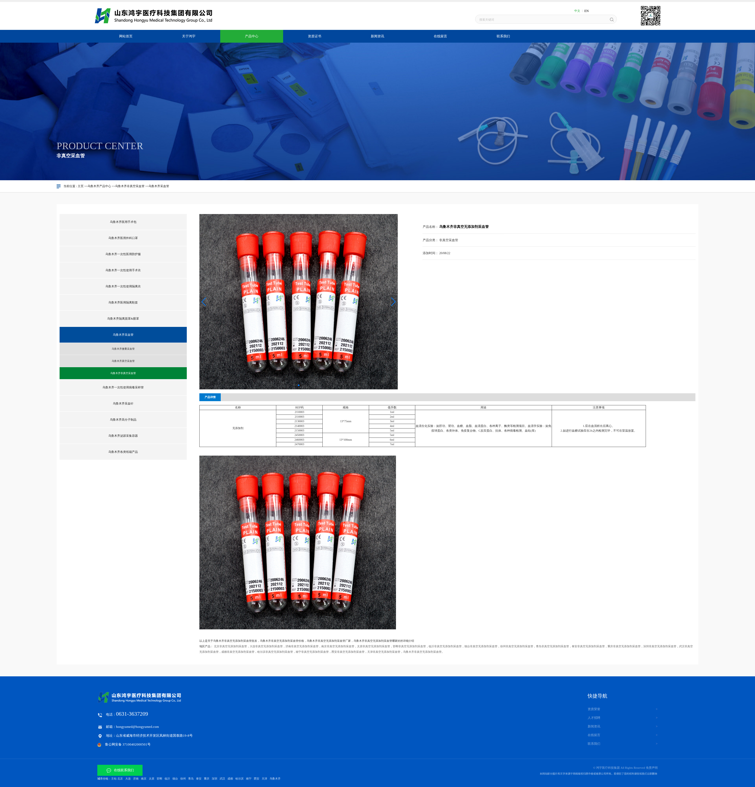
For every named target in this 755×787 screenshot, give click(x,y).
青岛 (191, 778)
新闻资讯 (594, 726)
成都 (230, 778)
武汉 (222, 778)
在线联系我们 (122, 770)
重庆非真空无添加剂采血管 (624, 646)
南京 (143, 778)
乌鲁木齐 (275, 778)
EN (586, 11)
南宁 (248, 778)
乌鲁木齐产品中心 (99, 186)
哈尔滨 (239, 778)
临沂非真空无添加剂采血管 (445, 646)
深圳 (214, 778)
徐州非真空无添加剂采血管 (516, 646)
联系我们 (594, 743)
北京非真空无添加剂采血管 (230, 646)
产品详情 (210, 397)
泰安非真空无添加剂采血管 (588, 646)
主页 (81, 186)
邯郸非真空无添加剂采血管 (409, 646)
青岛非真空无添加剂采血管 (552, 646)
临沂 (167, 778)
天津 (264, 778)
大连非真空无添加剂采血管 (266, 646)
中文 (577, 10)
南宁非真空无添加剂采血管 (312, 651)
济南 (136, 778)
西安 (256, 778)
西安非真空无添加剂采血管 (348, 651)
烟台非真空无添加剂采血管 (480, 646)
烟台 (175, 778)
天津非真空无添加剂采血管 (383, 651)
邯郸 (159, 778)
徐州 (183, 778)
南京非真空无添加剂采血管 (337, 646)
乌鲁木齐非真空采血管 (130, 186)
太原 (151, 778)
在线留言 (594, 735)
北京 (120, 778)
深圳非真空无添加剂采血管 (659, 646)
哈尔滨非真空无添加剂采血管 (275, 651)
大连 (128, 778)
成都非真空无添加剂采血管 (237, 651)
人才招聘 (594, 717)
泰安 (199, 778)
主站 (114, 778)
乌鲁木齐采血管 (158, 186)
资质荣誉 (594, 709)
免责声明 (652, 767)
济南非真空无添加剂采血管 (302, 646)
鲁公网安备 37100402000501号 (128, 744)
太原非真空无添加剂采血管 (373, 646)
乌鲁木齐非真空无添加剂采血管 (422, 651)
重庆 (206, 778)
